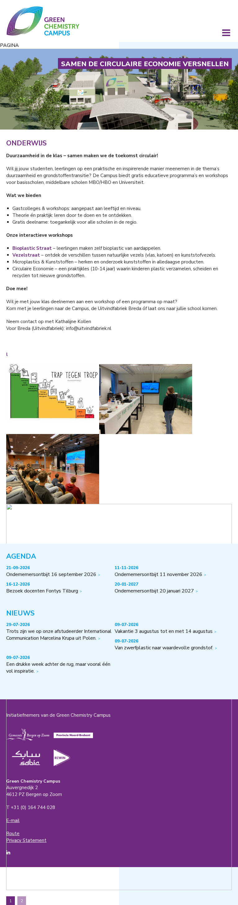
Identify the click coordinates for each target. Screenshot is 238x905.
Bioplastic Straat (32, 248)
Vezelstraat (26, 255)
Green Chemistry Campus (43, 21)
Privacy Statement (26, 840)
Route (13, 833)
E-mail (13, 820)
